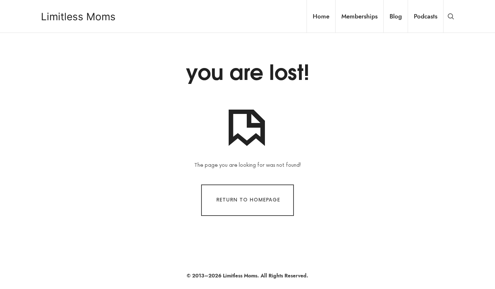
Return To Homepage (248, 200)
